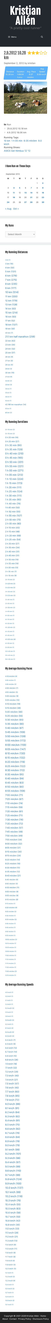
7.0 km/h (11, 1064)
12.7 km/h (9, 1292)
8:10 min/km (13, 851)
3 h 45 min (9, 603)
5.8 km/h (9, 1016)
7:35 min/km (14, 823)
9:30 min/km (10, 916)
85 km (8, 413)
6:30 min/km (15, 770)
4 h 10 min (9, 619)
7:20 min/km (14, 811)
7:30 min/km (14, 819)
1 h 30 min (13, 495)
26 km (9, 357)
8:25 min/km (12, 863)
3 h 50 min (10, 607)
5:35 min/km (14, 724)
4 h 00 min (9, 615)
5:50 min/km (15, 736)
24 (8, 202)
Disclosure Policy (41, 1319)
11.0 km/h (12, 1228)
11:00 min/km (10, 955)
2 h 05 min (13, 523)
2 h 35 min (12, 547)
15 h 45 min (10, 655)
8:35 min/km (12, 871)
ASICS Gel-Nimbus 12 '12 (17, 150)
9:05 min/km (11, 895)
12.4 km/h (9, 1285)
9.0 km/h (12, 1145)
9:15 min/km (10, 903)
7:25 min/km (14, 815)
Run (9, 124)
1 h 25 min (13, 491)
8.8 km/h (12, 1137)
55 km (8, 408)
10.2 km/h (14, 1196)
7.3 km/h (12, 1075)
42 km (8, 401)
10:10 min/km (10, 943)
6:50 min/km (14, 786)
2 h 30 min (12, 543)
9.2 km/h (13, 1153)
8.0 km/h (12, 1104)
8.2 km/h (12, 1112)
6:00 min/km (15, 744)
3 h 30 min (10, 592)
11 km (11, 296)
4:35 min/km (11, 676)
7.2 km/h (11, 1072)
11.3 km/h (11, 1241)
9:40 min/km (10, 923)
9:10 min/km (11, 899)
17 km (10, 320)
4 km (9, 267)
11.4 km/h (10, 1245)
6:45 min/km (14, 782)
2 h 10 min (12, 527)
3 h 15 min (10, 580)
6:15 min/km (15, 757)
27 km (9, 361)
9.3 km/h (12, 1158)
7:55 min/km (13, 839)
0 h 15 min (10, 434)
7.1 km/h (11, 1067)
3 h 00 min (11, 568)
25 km (10, 353)
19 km (10, 329)
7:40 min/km (14, 827)
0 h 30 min (13, 445)
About (5, 1319)
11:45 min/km (11, 971)
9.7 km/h (12, 1175)
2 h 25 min (13, 539)
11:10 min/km (10, 959)
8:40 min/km (13, 875)
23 (43, 197)
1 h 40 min (13, 503)
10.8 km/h (12, 1220)
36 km (8, 397)
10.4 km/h (13, 1204)
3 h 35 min (10, 595)
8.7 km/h (12, 1133)
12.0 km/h (10, 1269)
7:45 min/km (14, 831)
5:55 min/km (15, 740)
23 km (10, 345)
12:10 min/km (10, 975)
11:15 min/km (10, 963)
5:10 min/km (12, 704)
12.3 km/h (10, 1281)
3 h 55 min (9, 611)
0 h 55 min (14, 466)
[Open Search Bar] (42, 37)
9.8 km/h (13, 1179)
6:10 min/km (15, 753)
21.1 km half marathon (20, 336)
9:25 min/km (10, 911)
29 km (8, 369)
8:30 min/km (12, 868)
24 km (10, 349)
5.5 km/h (9, 1012)
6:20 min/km (15, 762)
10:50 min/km (10, 951)
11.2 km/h (11, 1236)
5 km (10, 271)
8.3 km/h (12, 1116)
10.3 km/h (13, 1200)
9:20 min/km (11, 908)
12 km (11, 300)
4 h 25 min (9, 623)
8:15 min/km (13, 855)
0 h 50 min (14, 462)
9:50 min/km (10, 931)
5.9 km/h (9, 1020)
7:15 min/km (14, 807)
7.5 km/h (12, 1083)
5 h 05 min (9, 647)
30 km (9, 373)
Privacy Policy (24, 1319)
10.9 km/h (12, 1224)
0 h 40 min (14, 453)
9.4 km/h (12, 1162)
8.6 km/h (12, 1128)
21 (31, 197)
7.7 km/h (12, 1091)
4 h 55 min (9, 643)
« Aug (8, 208)
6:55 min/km (15, 790)
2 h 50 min (12, 559)
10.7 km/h (12, 1216)
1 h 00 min (14, 470)
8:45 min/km (11, 880)
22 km (10, 341)
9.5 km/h (12, 1166)
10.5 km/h (13, 1208)
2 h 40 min (12, 551)
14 (31, 193)
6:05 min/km (15, 749)
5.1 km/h (9, 1000)
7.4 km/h (11, 1080)
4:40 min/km (10, 680)
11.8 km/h (10, 1261)
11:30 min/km (10, 967)
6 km (11, 275)
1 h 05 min (17, 140)
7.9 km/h (12, 1099)
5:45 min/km (15, 732)
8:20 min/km (12, 860)
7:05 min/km (14, 799)
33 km (8, 385)
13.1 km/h (9, 1305)
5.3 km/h (9, 1008)
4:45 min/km (10, 684)
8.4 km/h (12, 1120)
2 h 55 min (12, 563)
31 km (8, 377)
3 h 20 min (10, 584)
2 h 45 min (12, 555)
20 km (9, 333)
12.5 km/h (9, 1289)
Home (43, 1316)
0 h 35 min (14, 449)
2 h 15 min (12, 531)
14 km (10, 308)
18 (14, 197)
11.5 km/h (11, 1249)
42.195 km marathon (15, 404)
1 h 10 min (14, 479)
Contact (13, 1319)
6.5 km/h (10, 1044)
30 (43, 202)
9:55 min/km (10, 935)
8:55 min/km (12, 887)
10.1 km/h (13, 1192)
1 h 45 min (12, 507)
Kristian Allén (25, 16)
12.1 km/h (9, 1273)
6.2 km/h (9, 1032)
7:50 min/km (14, 835)
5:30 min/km (14, 719)
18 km (11, 324)
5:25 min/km (14, 716)
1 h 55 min (13, 515)
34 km (8, 389)
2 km (7, 260)
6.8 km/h (11, 1056)
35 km (8, 393)
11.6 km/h (10, 1253)
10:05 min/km (11, 939)
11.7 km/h (10, 1257)
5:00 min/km (11, 696)
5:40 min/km (14, 728)
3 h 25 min (10, 587)
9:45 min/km (10, 927)
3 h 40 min (9, 599)
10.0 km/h (14, 1187)
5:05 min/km (12, 700)
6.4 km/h (10, 1040)
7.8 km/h (12, 1095)
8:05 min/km (13, 848)
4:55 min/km (11, 692)
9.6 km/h (13, 1170)
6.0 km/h (9, 1024)
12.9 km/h (9, 1297)
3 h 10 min (11, 575)
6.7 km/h (11, 1052)
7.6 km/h (12, 1087)
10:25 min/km (10, 947)
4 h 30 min (10, 627)
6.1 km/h (9, 1028)
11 (14, 193)
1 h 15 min (13, 483)
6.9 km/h (11, 1060)
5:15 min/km (13, 708)
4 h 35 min (9, 631)
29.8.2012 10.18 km (17, 128)
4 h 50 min (10, 639)
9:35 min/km (11, 919)
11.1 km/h (11, 1232)
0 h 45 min (14, 457)
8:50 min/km (11, 884)
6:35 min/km (30, 140)
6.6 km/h (11, 1048)
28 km (9, 365)
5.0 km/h (9, 996)
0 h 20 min (11, 437)
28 (31, 202)
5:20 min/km (13, 712)
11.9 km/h (10, 1265)
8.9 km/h (12, 1141)
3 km (9, 264)
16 (43, 193)
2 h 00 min (13, 519)
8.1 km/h (12, 1108)
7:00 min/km (14, 795)
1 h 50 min (12, 511)
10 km (7, 140)
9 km (10, 288)
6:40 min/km (14, 778)
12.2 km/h (10, 1277)
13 (25, 193)
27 (25, 202)
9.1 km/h (12, 1149)
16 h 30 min (10, 659)
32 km (8, 381)
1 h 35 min (13, 499)
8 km (11, 283)
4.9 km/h (9, 992)
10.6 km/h (13, 1212)
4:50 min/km (11, 688)
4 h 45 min (9, 635)
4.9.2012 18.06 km (16, 132)
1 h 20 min (13, 487)
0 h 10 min (10, 430)
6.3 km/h (9, 1036)
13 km (11, 304)
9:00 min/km (11, 892)
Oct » (16, 208)
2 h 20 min (13, 535)
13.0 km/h (9, 1300)
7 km (11, 279)
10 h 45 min (10, 651)
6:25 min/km (15, 766)
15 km (11, 312)
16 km (10, 316)
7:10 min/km (14, 803)
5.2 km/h (9, 1004)
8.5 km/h (12, 1124)
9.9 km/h (13, 1183)
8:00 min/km (13, 843)
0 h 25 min (12, 441)
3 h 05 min (11, 571)
